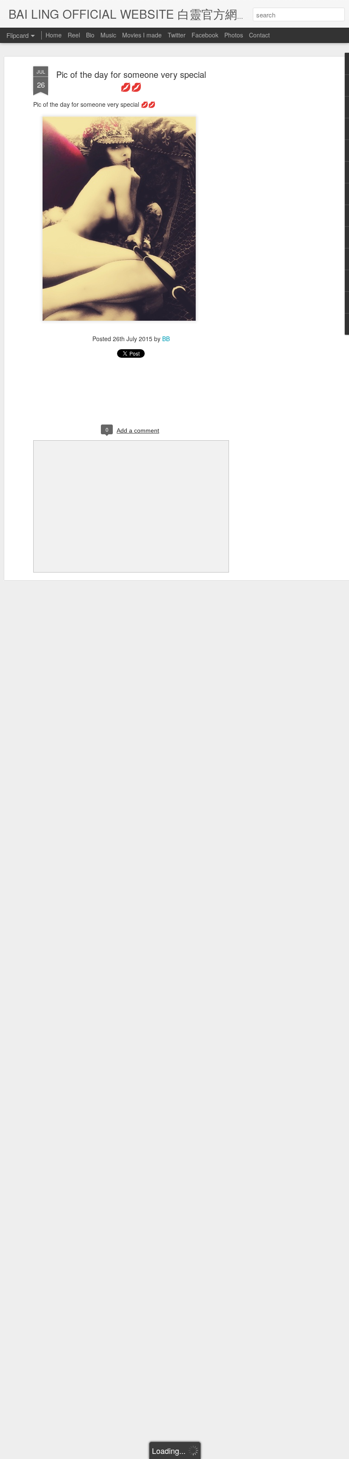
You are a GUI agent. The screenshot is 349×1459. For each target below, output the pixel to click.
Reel (74, 35)
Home (54, 35)
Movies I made (142, 35)
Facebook (205, 35)
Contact (259, 35)
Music (108, 35)
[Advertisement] (275, 200)
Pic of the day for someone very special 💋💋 (131, 80)
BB (166, 338)
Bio (90, 35)
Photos (233, 35)
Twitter (177, 35)
